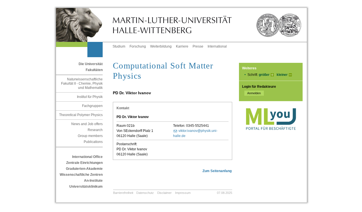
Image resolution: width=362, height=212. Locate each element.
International (217, 46)
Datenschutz (145, 192)
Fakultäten (94, 70)
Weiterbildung (161, 46)
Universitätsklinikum (86, 187)
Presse (198, 46)
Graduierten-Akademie (84, 169)
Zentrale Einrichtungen (84, 163)
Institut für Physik (90, 97)
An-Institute (93, 181)
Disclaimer (164, 192)
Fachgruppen (92, 106)
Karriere (182, 46)
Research (95, 130)
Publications (93, 142)
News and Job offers (87, 124)
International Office (87, 157)
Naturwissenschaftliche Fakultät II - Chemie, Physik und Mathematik (82, 83)
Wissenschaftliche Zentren (81, 175)
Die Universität (91, 64)
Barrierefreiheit (123, 192)
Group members (90, 136)
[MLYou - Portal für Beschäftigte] (271, 136)
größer (264, 75)
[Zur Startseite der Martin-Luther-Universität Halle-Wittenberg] (84, 25)
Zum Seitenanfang (217, 171)
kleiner (282, 75)
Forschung (138, 46)
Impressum (183, 192)
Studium (119, 46)
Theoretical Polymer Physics (81, 115)
